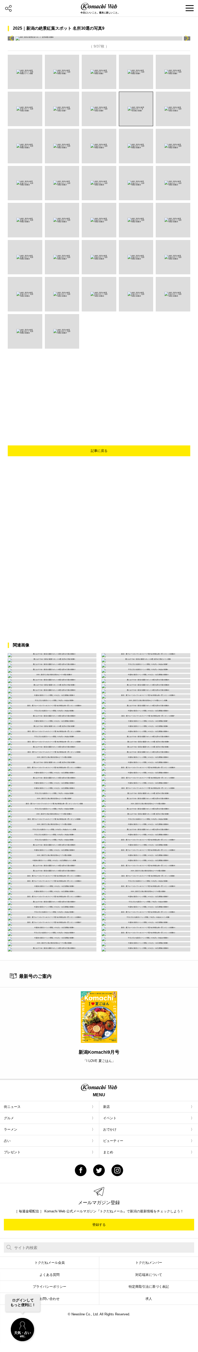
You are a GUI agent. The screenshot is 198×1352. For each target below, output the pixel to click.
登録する (99, 1225)
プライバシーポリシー (49, 1287)
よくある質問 (49, 1275)
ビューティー (113, 1141)
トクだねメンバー (148, 1263)
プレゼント (12, 1152)
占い (7, 1141)
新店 (106, 1107)
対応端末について (148, 1275)
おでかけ (110, 1129)
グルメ (9, 1118)
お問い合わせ (49, 1299)
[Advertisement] (105, 387)
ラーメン (10, 1129)
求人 (148, 1299)
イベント (110, 1118)
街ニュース (12, 1107)
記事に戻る (99, 451)
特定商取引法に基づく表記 (149, 1287)
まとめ (108, 1152)
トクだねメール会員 (50, 1263)
